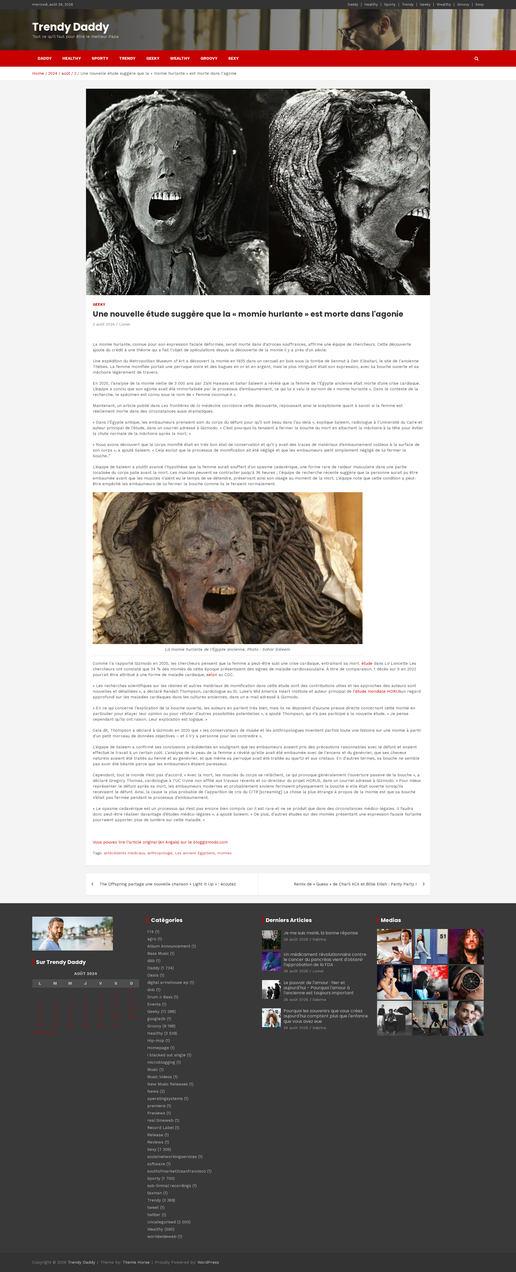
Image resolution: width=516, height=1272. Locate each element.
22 (85, 1016)
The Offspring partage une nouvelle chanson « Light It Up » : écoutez (167, 884)
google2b (156, 1018)
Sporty (390, 4)
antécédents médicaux (124, 853)
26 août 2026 (296, 939)
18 (132, 1008)
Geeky (425, 4)
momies (224, 853)
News (153, 1091)
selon (211, 674)
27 (55, 1025)
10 (116, 1000)
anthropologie (160, 853)
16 (100, 1008)
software (156, 1164)
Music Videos (159, 1076)
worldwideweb (162, 1236)
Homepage (158, 1047)
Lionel (124, 324)
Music (152, 1069)
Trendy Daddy (70, 26)
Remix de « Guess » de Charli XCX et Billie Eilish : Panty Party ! (355, 884)
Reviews (155, 1142)
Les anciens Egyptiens (195, 853)
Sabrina (319, 939)
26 (40, 1025)
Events (154, 1004)
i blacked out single (166, 1055)
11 (131, 1000)
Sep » (51, 1032)
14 (70, 1008)
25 (131, 1016)
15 (85, 1008)
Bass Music (158, 953)
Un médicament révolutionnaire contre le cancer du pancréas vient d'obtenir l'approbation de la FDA (325, 959)
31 (116, 1025)
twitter (153, 1214)
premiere (156, 1105)
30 (100, 1025)
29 (85, 1025)
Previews (156, 1113)
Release (155, 1134)
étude (366, 663)
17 (116, 1008)
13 (55, 1008)
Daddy (352, 4)
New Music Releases (167, 1084)
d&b (151, 960)
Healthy (371, 4)
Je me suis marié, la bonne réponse (321, 933)
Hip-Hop (155, 1040)
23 (100, 1016)
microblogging (161, 1062)
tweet (153, 1207)
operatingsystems (165, 1098)
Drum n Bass (160, 997)
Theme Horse (136, 1262)
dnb (151, 989)
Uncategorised (161, 1222)
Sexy (479, 4)
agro (151, 939)
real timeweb (160, 1120)
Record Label (160, 1127)
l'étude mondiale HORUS (377, 691)
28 (70, 1025)
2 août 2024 (104, 324)
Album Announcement (168, 946)
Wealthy (444, 4)
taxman (154, 1193)
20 (55, 1016)
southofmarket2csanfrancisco (176, 1171)
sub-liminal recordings (169, 1185)
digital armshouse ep (167, 982)
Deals (153, 975)
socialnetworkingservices (172, 1156)
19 (40, 1016)
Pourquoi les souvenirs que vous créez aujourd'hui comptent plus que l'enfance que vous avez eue (326, 1016)
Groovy (463, 4)
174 (150, 931)
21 (70, 1016)
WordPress (208, 1262)
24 (115, 1016)
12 (40, 1008)
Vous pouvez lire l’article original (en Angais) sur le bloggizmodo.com (160, 842)
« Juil (37, 1032)
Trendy (408, 4)
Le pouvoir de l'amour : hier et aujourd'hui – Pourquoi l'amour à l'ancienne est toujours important (319, 988)
